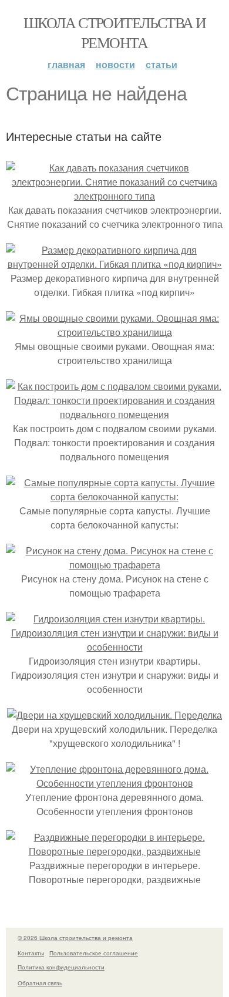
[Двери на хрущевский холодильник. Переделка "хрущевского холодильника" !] (114, 715)
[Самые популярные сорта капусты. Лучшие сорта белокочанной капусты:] (114, 496)
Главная (66, 64)
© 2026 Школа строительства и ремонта (75, 938)
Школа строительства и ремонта (114, 32)
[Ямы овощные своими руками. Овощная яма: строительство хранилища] (114, 332)
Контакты (31, 953)
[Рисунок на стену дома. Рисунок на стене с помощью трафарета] (114, 564)
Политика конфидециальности (61, 967)
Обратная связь (40, 983)
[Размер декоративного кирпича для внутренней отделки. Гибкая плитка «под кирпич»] (114, 264)
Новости (115, 64)
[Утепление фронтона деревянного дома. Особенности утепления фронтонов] (114, 783)
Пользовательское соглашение (93, 953)
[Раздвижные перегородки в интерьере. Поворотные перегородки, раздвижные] (114, 851)
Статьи (161, 64)
